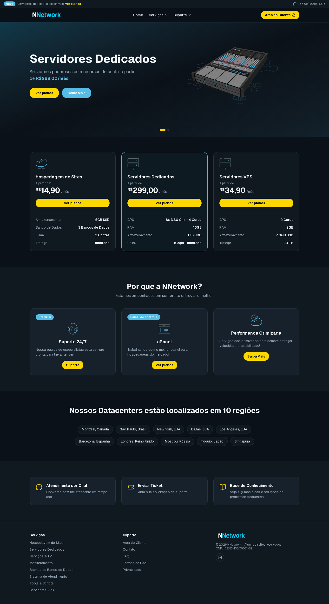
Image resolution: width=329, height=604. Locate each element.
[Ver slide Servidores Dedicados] (162, 130)
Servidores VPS (42, 590)
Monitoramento (41, 563)
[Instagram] (220, 557)
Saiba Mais (77, 93)
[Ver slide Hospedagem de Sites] (168, 130)
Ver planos (73, 4)
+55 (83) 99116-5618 (311, 4)
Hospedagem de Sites (47, 543)
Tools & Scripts (42, 583)
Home (138, 15)
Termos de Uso (134, 563)
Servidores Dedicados (47, 549)
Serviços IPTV (41, 556)
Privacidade (132, 570)
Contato (129, 549)
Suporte (180, 15)
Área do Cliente (278, 15)
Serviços (156, 15)
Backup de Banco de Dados (51, 570)
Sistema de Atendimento (48, 576)
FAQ (126, 556)
